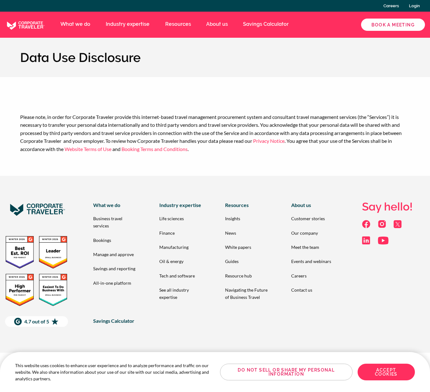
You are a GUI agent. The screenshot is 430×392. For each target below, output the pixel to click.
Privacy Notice (269, 141)
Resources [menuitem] (178, 24)
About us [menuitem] (217, 24)
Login (414, 5)
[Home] (25, 24)
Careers (391, 5)
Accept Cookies (386, 372)
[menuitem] (116, 222)
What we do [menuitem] (75, 24)
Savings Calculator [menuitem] (266, 24)
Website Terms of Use (88, 149)
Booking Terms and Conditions (155, 149)
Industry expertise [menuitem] (128, 24)
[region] (215, 372)
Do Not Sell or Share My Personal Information (286, 372)
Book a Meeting (393, 24)
